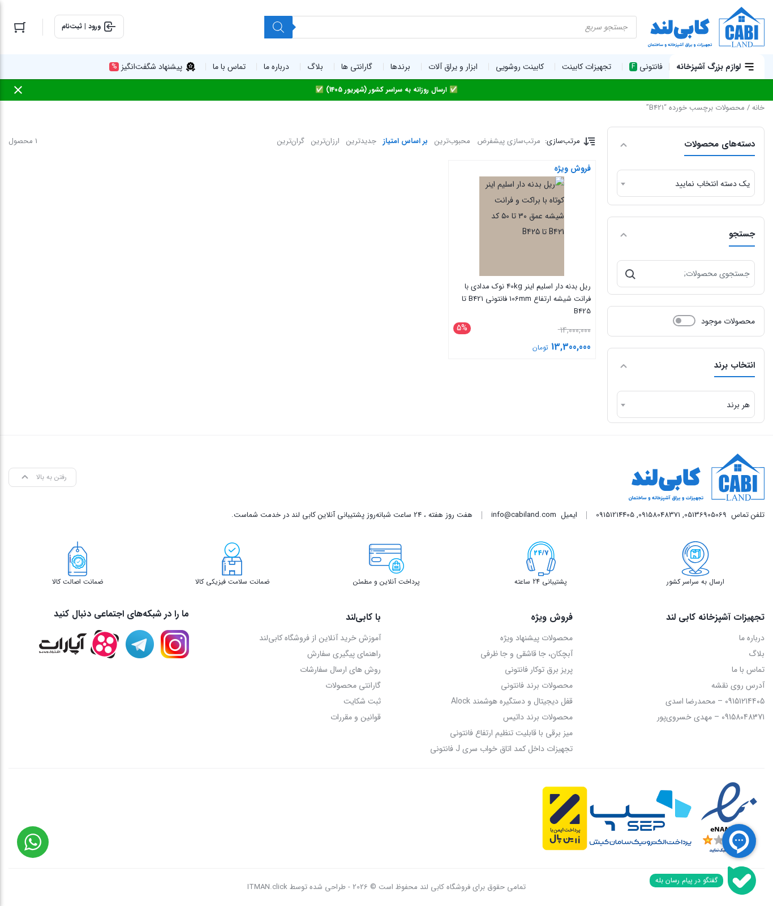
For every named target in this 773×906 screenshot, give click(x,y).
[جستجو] (630, 273)
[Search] (278, 27)
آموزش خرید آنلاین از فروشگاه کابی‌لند (320, 638)
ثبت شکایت (362, 701)
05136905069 (705, 515)
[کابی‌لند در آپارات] (79, 644)
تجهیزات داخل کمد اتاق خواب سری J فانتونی (501, 749)
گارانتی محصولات (353, 685)
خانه (758, 108)
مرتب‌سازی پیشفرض (508, 141)
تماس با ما (748, 669)
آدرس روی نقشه (738, 685)
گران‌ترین (290, 141)
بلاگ (757, 654)
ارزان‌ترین (325, 141)
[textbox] (685, 183)
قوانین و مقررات (355, 717)
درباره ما (752, 638)
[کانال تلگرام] (140, 644)
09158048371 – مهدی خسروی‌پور (711, 717)
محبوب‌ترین (452, 141)
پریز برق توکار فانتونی (539, 669)
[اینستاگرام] (175, 644)
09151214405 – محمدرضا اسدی (715, 701)
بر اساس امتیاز (405, 141)
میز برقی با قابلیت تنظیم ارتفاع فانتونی (511, 733)
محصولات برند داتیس (538, 717)
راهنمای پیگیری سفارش (344, 654)
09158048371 (659, 515)
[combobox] (686, 183)
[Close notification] (18, 90)
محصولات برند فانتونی (537, 685)
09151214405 (615, 515)
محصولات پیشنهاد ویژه (536, 638)
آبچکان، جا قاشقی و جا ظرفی (526, 654)
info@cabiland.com (523, 515)
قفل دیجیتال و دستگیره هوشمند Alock (512, 701)
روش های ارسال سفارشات (340, 669)
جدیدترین (361, 141)
